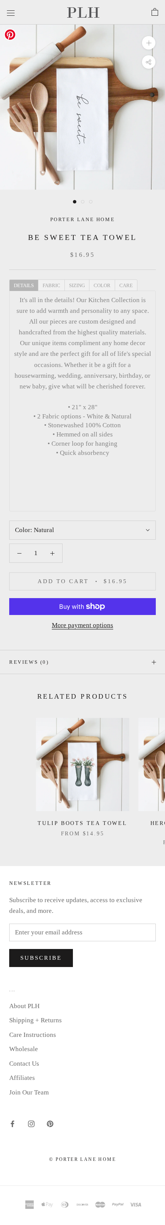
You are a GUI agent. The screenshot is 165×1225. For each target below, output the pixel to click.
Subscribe (41, 958)
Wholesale (23, 1049)
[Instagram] (31, 1123)
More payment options (82, 625)
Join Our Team (29, 1092)
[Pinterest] (50, 1123)
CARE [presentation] (126, 285)
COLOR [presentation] (102, 285)
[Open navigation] (11, 12)
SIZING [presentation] (77, 285)
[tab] (23, 285)
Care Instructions (32, 1034)
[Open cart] (155, 12)
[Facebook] (12, 1123)
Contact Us (24, 1063)
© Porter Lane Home (82, 1159)
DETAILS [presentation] (24, 285)
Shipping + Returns (35, 1020)
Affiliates (22, 1077)
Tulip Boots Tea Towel (82, 823)
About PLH (24, 1006)
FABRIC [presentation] (51, 285)
